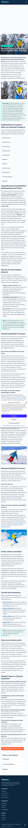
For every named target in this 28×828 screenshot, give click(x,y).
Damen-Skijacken (10, 387)
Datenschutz (9, 826)
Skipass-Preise (5, 793)
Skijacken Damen (6, 138)
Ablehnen (14, 419)
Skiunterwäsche (6, 172)
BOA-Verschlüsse (7, 602)
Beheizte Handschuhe (8, 608)
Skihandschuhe (6, 155)
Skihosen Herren (6, 150)
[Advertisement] (14, 19)
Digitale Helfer (6, 622)
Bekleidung (4, 805)
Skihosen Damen (6, 146)
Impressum (23, 425)
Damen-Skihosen (18, 398)
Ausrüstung (4, 803)
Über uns (4, 817)
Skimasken (4, 181)
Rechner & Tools (5, 797)
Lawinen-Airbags (7, 616)
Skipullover (5, 159)
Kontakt (3, 819)
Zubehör (3, 807)
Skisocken (4, 163)
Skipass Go (7, 2)
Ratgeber (4, 815)
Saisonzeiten (4, 795)
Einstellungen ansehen (14, 423)
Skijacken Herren (6, 142)
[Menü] (25, 2)
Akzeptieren (14, 416)
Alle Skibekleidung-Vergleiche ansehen (12, 748)
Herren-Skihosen (5, 526)
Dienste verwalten (5, 413)
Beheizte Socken (6, 168)
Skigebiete (4, 791)
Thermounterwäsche (7, 176)
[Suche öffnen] (25, 825)
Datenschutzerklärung (7, 425)
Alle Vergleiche (5, 809)
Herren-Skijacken (19, 523)
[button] (26, 402)
